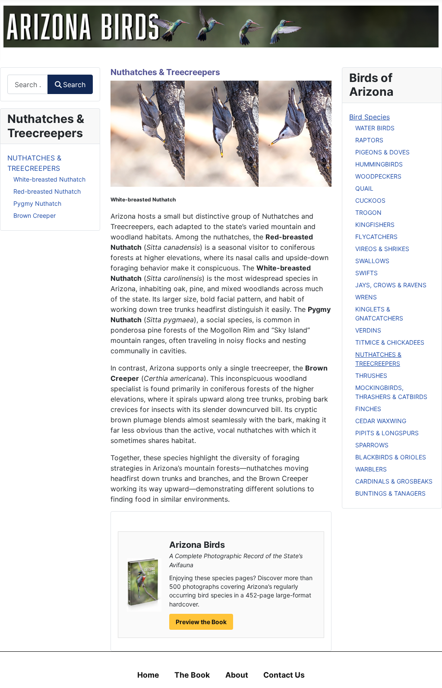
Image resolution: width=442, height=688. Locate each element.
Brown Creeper (34, 215)
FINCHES (368, 408)
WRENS (366, 297)
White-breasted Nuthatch (49, 179)
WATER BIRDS (375, 128)
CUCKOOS (370, 200)
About (236, 674)
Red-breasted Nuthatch (47, 191)
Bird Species (369, 117)
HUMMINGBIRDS (379, 164)
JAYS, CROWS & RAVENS (390, 285)
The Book (192, 674)
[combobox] (27, 84)
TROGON (368, 212)
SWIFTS (366, 272)
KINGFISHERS (375, 224)
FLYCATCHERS (376, 236)
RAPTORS (369, 140)
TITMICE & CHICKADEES (389, 342)
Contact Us (284, 674)
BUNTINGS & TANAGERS (390, 493)
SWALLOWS (372, 260)
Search (74, 84)
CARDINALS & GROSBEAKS (394, 481)
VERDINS (368, 330)
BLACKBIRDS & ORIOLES (390, 457)
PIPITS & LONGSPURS (387, 433)
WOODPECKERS (378, 176)
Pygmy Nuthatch (37, 203)
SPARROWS (371, 445)
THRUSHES (371, 375)
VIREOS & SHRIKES (382, 248)
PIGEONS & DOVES (382, 152)
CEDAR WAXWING (380, 420)
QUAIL (364, 188)
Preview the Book (201, 621)
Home (148, 674)
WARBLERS (371, 469)
